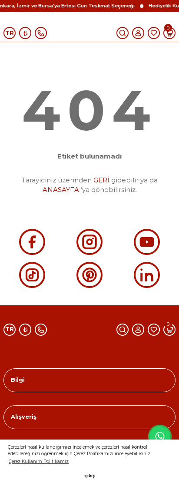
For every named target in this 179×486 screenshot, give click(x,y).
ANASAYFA (61, 189)
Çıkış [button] (89, 475)
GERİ (101, 180)
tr (9, 33)
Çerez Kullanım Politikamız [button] (39, 461)
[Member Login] (138, 33)
